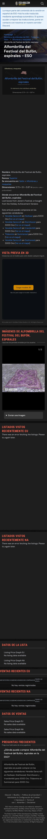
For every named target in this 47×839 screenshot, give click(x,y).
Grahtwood (30, 240)
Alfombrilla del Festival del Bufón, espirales (23, 80)
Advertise (21, 802)
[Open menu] (3, 3)
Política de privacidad (31, 795)
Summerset (22, 234)
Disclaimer (31, 802)
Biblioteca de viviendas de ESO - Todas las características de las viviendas (21, 37)
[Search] (42, 3)
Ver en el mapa (16, 219)
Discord (8, 795)
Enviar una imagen (16, 415)
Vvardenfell (30, 228)
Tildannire (9, 234)
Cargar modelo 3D (23, 287)
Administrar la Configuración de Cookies (23, 797)
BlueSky (17, 795)
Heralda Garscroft (13, 216)
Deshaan (29, 216)
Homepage (8, 34)
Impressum (20, 800)
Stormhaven (30, 222)
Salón (6, 39)
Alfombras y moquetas (21, 39)
